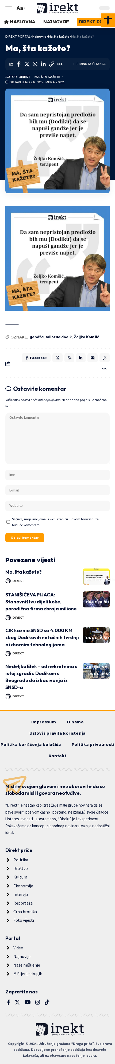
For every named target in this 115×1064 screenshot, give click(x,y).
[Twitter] (17, 1002)
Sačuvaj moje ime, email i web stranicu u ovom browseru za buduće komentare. (55, 522)
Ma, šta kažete (47, 77)
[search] (91, 8)
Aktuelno (97, 667)
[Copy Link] (51, 64)
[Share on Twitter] (26, 64)
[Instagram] (37, 1002)
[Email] (92, 357)
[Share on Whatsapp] (35, 64)
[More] (60, 64)
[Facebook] (8, 1002)
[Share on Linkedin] (43, 64)
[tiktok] (47, 1002)
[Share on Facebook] (18, 64)
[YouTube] (27, 1002)
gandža (37, 336)
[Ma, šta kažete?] (96, 577)
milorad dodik (59, 336)
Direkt (24, 77)
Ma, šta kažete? (23, 572)
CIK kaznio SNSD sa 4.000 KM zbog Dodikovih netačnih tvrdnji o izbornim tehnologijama (42, 637)
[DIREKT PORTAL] (57, 8)
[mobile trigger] (9, 8)
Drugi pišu (97, 602)
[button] (108, 20)
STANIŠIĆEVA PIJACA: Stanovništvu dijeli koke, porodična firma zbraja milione (41, 602)
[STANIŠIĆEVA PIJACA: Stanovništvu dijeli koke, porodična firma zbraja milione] (96, 599)
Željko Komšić (86, 336)
